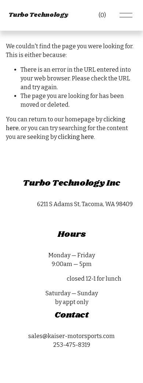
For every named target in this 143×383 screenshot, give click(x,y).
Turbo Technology (38, 15)
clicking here (76, 136)
